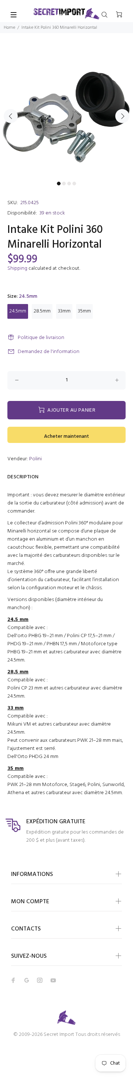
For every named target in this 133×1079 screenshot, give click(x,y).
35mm (84, 311)
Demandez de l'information (48, 352)
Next (122, 116)
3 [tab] (69, 183)
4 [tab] (74, 183)
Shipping (17, 268)
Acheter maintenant (66, 436)
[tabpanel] (66, 111)
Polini (35, 459)
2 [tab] (64, 183)
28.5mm (42, 311)
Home (9, 27)
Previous (11, 116)
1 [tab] (59, 183)
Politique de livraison (41, 338)
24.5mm (17, 311)
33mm (64, 311)
